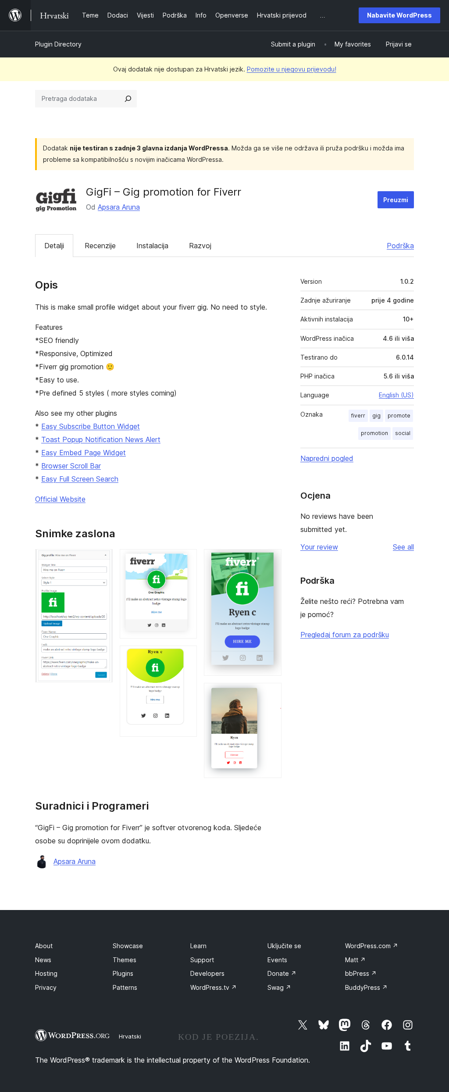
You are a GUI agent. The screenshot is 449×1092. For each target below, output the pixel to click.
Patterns (125, 987)
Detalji (54, 245)
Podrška (400, 245)
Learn (198, 945)
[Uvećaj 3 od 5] (185, 657)
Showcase (128, 945)
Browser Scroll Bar (71, 465)
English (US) (396, 395)
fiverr (358, 415)
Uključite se (284, 945)
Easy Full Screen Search (79, 479)
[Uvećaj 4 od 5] (269, 561)
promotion (374, 433)
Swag (279, 987)
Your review (319, 546)
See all (403, 546)
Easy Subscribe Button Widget (90, 426)
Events (277, 960)
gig (376, 415)
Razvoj (200, 245)
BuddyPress (366, 987)
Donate (281, 973)
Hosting (46, 973)
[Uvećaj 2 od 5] (185, 561)
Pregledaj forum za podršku (344, 634)
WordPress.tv (213, 987)
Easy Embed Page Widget (83, 452)
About (44, 945)
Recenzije (100, 245)
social (402, 433)
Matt (355, 960)
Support (202, 960)
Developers (207, 973)
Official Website (60, 499)
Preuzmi (395, 199)
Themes (124, 960)
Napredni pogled (326, 458)
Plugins (123, 973)
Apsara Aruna (119, 207)
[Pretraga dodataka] (128, 98)
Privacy (46, 987)
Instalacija (152, 245)
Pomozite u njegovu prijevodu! (291, 69)
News (43, 960)
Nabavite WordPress (399, 15)
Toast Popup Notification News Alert (100, 439)
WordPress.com (371, 945)
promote (399, 415)
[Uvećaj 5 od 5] (269, 694)
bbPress (361, 973)
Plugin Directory (58, 44)
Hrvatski (130, 1036)
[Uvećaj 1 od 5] (100, 561)
